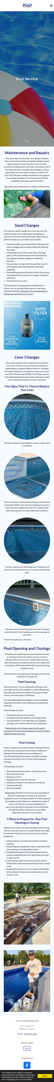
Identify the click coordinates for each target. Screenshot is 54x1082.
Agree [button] (45, 1076)
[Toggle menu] (51, 5)
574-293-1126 (30, 1034)
